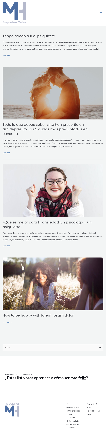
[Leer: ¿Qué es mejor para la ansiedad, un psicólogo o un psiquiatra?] (53, 190)
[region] (33, 417)
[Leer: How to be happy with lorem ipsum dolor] (53, 284)
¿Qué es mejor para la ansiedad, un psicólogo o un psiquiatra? (47, 224)
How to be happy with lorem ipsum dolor (38, 315)
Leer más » (7, 54)
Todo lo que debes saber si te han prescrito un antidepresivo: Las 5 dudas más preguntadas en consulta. (45, 129)
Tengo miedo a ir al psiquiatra (29, 36)
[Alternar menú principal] (100, 13)
